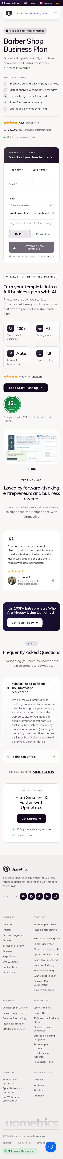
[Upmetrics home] (9, 13)
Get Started (29, 818)
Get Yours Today (23, 622)
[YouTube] (23, 896)
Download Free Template (33, 247)
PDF (21, 234)
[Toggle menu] (55, 13)
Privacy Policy (47, 256)
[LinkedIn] (47, 896)
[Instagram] (55, 896)
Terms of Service (44, 1142)
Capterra (37, 376)
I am (12, 198)
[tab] (28, 469)
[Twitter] (39, 896)
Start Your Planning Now (32, 13)
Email (13, 184)
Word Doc (45, 234)
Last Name (40, 169)
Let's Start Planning (23, 388)
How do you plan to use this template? (31, 215)
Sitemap (7, 1142)
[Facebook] (31, 896)
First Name (16, 169)
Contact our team (43, 771)
